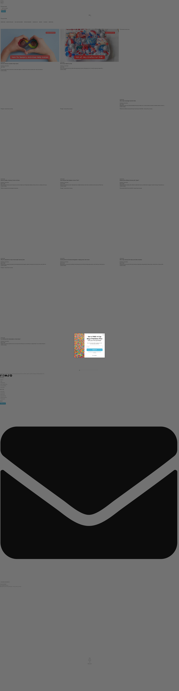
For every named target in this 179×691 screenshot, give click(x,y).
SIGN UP (94, 349)
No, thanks (94, 355)
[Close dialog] (103, 334)
